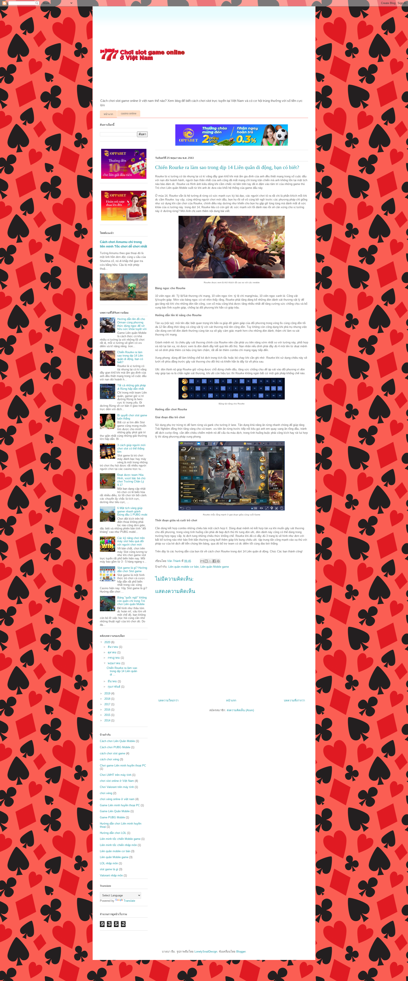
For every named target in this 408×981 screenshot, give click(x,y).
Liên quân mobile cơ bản (183, 566)
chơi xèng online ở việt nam (117, 799)
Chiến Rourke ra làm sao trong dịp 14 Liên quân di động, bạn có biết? (130, 357)
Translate (129, 900)
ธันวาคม (113, 646)
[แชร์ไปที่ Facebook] (214, 561)
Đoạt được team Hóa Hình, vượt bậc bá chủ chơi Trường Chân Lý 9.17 (131, 479)
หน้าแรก (108, 114)
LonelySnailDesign (205, 951)
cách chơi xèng (109, 759)
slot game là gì (109, 869)
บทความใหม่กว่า (168, 700)
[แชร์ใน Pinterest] (218, 561)
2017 (107, 704)
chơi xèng (106, 793)
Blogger (240, 951)
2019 (107, 693)
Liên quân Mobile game (214, 566)
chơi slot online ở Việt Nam (117, 780)
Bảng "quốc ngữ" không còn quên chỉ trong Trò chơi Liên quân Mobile (132, 601)
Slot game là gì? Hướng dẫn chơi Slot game (132, 569)
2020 (107, 642)
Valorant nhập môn (111, 875)
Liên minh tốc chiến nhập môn (118, 845)
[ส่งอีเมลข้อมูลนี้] (202, 561)
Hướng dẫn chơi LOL (113, 833)
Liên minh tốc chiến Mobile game (120, 838)
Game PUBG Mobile (112, 817)
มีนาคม (113, 681)
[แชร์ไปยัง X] (210, 561)
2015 (107, 715)
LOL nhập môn (109, 863)
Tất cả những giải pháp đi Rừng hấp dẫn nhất (131, 387)
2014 (107, 720)
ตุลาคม (112, 652)
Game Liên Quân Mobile (115, 811)
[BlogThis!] (206, 561)
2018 (107, 698)
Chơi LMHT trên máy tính (115, 774)
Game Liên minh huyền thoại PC (120, 805)
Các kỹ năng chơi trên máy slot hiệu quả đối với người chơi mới (131, 541)
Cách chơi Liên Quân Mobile (117, 741)
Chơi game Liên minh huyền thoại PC (123, 765)
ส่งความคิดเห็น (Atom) (240, 710)
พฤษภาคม (114, 663)
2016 (107, 709)
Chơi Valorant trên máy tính (117, 787)
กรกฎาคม (114, 657)
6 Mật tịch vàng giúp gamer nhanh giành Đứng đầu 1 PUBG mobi (132, 511)
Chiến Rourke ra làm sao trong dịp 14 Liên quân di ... (122, 671)
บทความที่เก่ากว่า (294, 700)
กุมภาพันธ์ (114, 686)
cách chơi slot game (112, 753)
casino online (128, 113)
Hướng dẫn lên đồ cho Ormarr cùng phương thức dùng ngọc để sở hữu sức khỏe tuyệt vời (132, 324)
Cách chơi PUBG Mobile (115, 747)
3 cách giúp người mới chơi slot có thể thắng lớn (131, 448)
